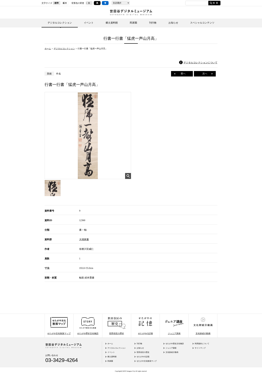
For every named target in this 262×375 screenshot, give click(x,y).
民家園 (133, 22)
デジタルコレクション (60, 22)
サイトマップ (200, 348)
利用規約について (202, 344)
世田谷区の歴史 (116, 333)
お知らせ (173, 22)
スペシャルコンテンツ (202, 22)
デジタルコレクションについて (200, 62)
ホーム (48, 48)
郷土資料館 (112, 22)
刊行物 (152, 22)
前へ (182, 73)
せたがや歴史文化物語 (87, 333)
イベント (89, 22)
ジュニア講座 (174, 333)
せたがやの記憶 (145, 333)
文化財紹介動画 (203, 333)
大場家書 (84, 239)
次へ (206, 73)
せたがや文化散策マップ (59, 333)
